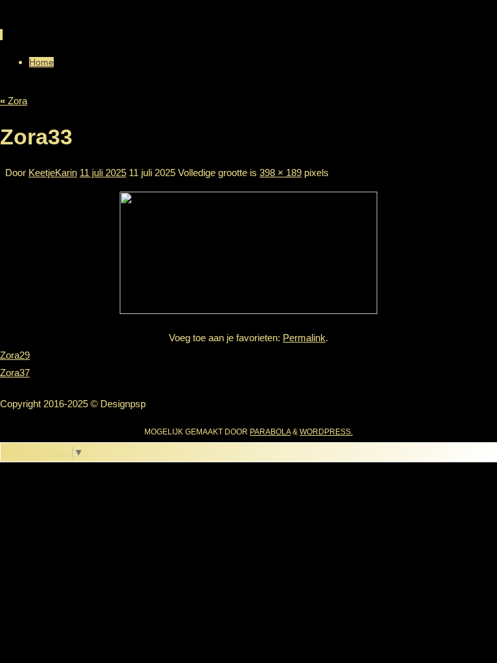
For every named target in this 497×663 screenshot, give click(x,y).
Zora (13, 100)
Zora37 (15, 372)
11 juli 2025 (103, 172)
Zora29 (15, 355)
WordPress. (326, 431)
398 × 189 (281, 172)
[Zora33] (248, 310)
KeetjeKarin (52, 172)
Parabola (270, 431)
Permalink (304, 337)
